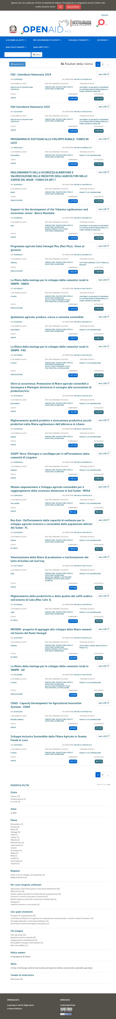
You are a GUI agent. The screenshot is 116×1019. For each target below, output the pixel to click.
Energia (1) (15, 902)
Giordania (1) (16, 850)
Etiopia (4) (15, 827)
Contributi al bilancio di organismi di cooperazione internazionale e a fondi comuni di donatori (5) (52, 918)
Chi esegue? (102, 40)
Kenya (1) (14, 853)
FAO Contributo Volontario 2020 (30, 107)
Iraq (12, 574)
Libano (13, 437)
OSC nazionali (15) (18, 935)
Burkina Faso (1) (17, 842)
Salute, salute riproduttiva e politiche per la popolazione (57, 301)
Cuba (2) (14, 834)
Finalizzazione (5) (18, 799)
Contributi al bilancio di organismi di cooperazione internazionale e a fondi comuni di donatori (94, 89)
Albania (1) (15, 840)
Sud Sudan (15, 503)
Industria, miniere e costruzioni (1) (25, 904)
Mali (12, 226)
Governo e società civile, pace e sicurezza (57, 580)
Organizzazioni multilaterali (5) (24, 940)
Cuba (12, 612)
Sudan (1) (15, 858)
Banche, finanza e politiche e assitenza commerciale (56, 230)
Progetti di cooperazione (90, 155)
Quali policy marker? (15, 47)
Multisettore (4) (17, 891)
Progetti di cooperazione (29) (23, 915)
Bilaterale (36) (17, 979)
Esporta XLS (18, 64)
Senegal (14, 263)
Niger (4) (14, 829)
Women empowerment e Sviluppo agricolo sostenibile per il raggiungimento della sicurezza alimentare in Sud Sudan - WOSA (50, 489)
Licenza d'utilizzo (14, 1008)
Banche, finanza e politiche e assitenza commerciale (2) (33, 899)
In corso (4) (15, 801)
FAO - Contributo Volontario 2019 (31, 74)
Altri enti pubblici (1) (19, 945)
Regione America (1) (19, 877)
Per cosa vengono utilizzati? (46, 40)
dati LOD (102, 74)
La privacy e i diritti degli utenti (20, 1005)
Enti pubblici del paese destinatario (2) (27, 943)
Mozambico (15, 155)
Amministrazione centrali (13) (23, 937)
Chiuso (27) (15, 796)
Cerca (37, 54)
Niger (13, 192)
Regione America (17, 720)
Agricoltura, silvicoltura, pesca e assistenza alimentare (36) (35, 889)
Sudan (13, 540)
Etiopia (14, 296)
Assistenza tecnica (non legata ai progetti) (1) (30, 923)
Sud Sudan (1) (16, 861)
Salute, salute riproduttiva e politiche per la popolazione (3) (36, 894)
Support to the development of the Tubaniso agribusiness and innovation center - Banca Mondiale (49, 211)
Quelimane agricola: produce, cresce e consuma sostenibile (47, 317)
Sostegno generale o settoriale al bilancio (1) (30, 921)
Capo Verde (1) (17, 845)
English (104, 15)
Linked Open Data (67, 1005)
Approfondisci (73, 7)
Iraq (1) (14, 848)
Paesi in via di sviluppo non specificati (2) (28, 875)
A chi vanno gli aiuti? (15, 40)
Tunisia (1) (15, 863)
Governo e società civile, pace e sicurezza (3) (29, 896)
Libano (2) (15, 837)
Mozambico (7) (17, 824)
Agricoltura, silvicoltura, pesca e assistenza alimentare (59, 88)
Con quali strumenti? (78, 40)
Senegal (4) (15, 832)
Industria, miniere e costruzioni (58, 577)
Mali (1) (14, 856)
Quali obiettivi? (40, 47)
